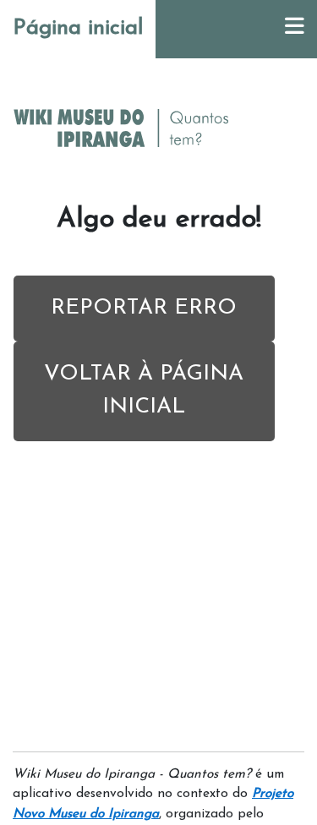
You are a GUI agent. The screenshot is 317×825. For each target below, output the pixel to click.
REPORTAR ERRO (144, 308)
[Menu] (294, 29)
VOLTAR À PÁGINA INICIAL (143, 390)
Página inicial (78, 28)
